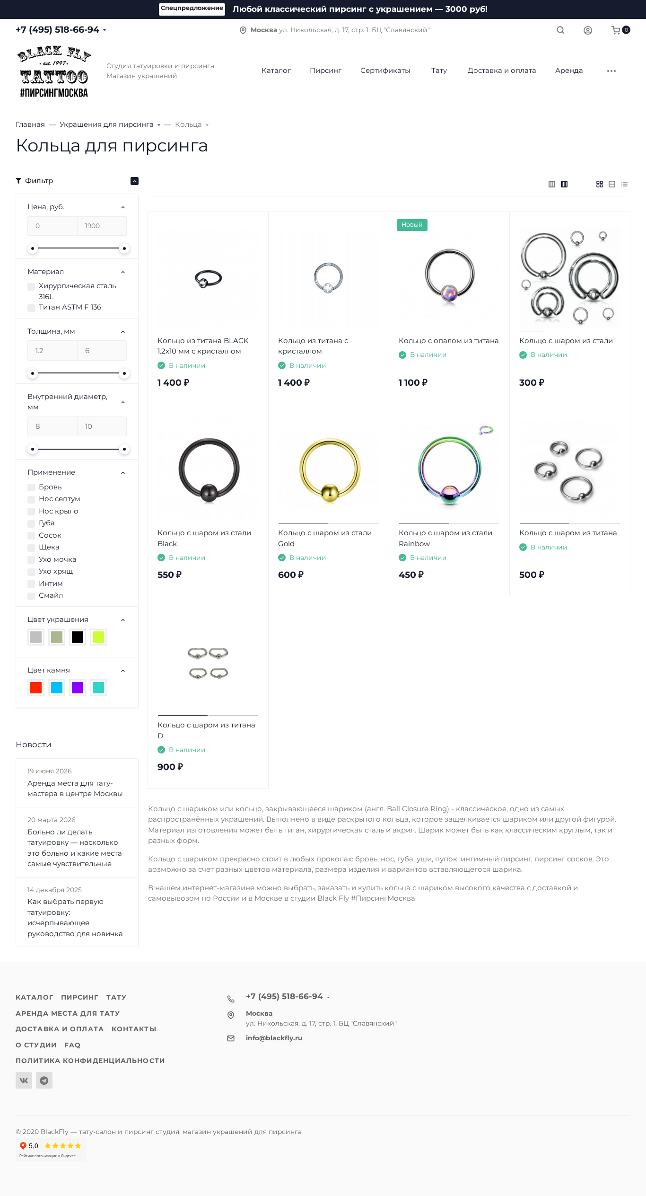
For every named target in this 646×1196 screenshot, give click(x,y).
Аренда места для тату (68, 1013)
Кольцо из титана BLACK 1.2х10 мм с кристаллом (203, 346)
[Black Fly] (53, 70)
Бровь (50, 486)
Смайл (51, 595)
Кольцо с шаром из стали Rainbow (445, 538)
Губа (47, 522)
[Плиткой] (600, 184)
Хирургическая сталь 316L (77, 291)
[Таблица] (624, 184)
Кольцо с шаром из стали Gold (325, 538)
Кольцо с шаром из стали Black (204, 538)
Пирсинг (80, 997)
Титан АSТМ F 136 (70, 306)
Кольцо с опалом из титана (449, 340)
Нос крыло (59, 510)
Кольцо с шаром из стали (566, 340)
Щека (49, 546)
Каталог (34, 997)
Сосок (50, 535)
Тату (116, 997)
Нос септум (59, 498)
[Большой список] (564, 184)
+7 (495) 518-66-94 (57, 29)
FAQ (72, 1045)
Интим (51, 583)
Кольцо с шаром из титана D (206, 730)
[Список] (612, 184)
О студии (36, 1045)
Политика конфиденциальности (90, 1060)
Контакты (134, 1029)
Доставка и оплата (60, 1029)
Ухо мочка (58, 559)
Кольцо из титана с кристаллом (313, 346)
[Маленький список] (552, 184)
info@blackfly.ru (274, 1038)
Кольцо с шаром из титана (568, 532)
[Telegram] (44, 1080)
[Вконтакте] (24, 1080)
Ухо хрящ (56, 571)
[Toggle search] (560, 30)
